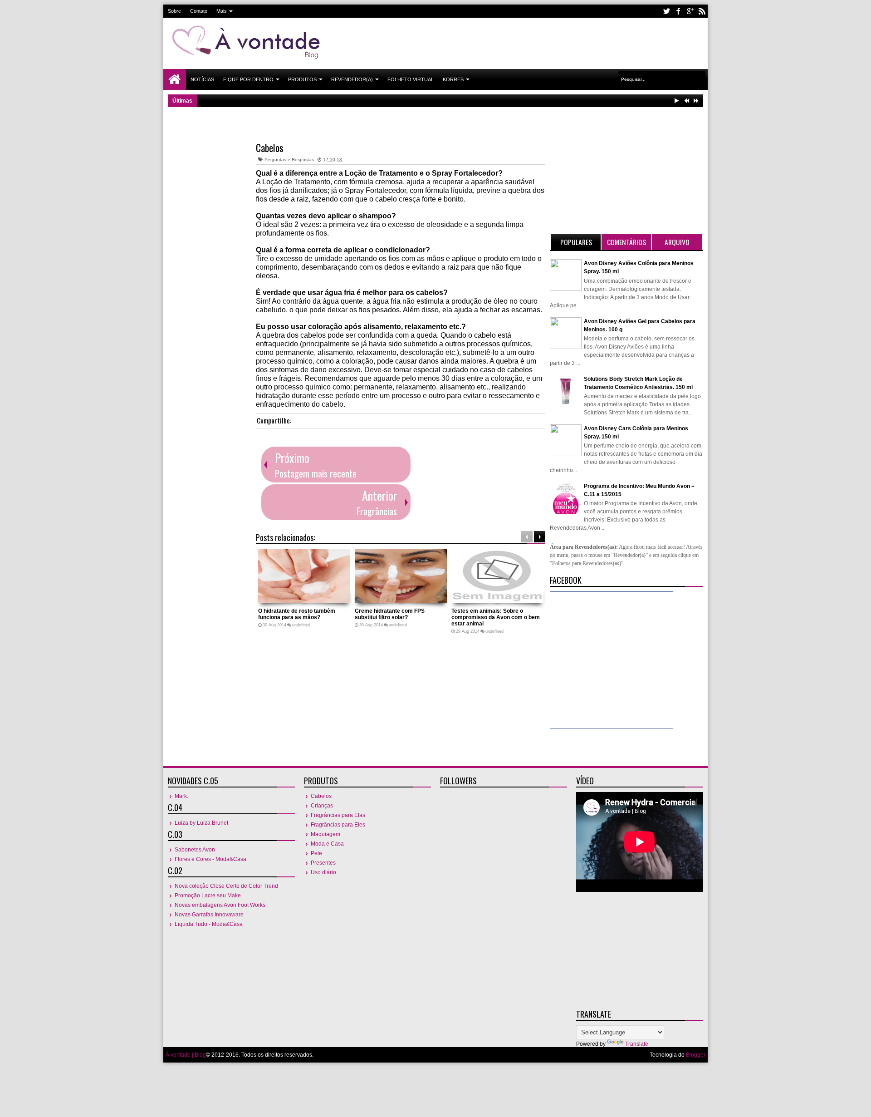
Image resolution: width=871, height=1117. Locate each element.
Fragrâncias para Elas (338, 815)
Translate (636, 1044)
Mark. (181, 796)
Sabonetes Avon (195, 849)
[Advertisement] (538, 42)
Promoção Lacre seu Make (208, 895)
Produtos (302, 79)
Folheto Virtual (410, 79)
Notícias (202, 79)
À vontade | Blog (186, 1055)
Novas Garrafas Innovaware (209, 914)
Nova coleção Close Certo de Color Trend (226, 886)
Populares (576, 241)
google (690, 11)
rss (702, 11)
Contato (198, 11)
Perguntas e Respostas (289, 159)
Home (174, 79)
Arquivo (677, 241)
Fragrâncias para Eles (338, 825)
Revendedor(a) (352, 79)
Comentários (626, 241)
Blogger (695, 1055)
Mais (221, 11)
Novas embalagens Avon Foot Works (220, 905)
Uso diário (323, 872)
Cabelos (270, 147)
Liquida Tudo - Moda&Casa (209, 924)
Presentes (323, 863)
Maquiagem (325, 834)
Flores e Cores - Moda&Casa (210, 859)
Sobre (174, 11)
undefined (301, 625)
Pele (316, 853)
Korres (453, 79)
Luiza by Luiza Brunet (201, 823)
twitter (666, 11)
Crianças (322, 805)
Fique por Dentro (248, 79)
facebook (678, 11)
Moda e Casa (327, 844)
